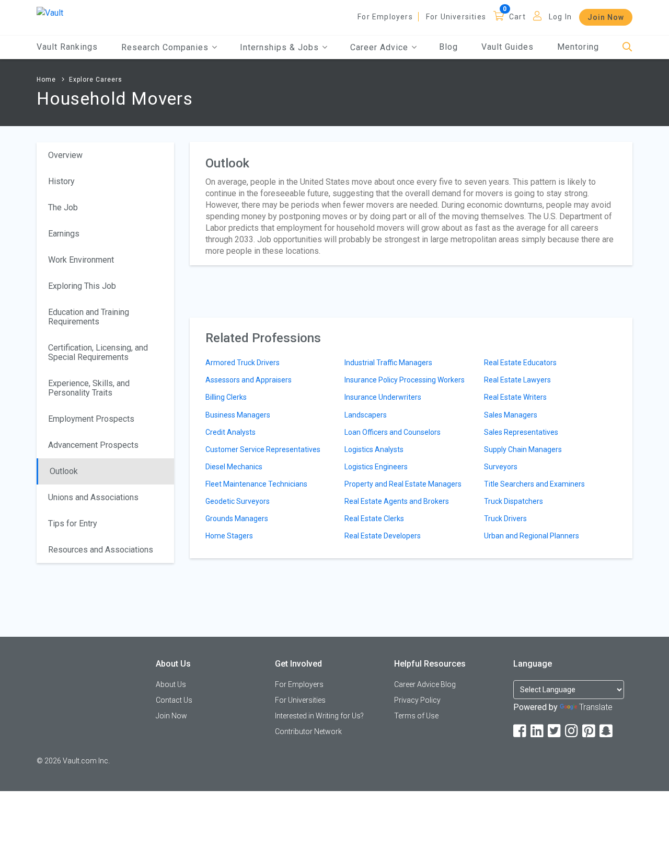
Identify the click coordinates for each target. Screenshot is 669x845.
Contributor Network (308, 731)
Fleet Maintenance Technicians (256, 484)
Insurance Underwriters (382, 397)
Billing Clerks (226, 397)
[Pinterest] (589, 731)
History (61, 181)
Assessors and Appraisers (248, 380)
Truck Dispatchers (513, 501)
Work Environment (81, 260)
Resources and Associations (100, 550)
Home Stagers (229, 536)
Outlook (64, 471)
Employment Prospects (91, 419)
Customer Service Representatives (262, 449)
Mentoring (578, 47)
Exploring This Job (82, 286)
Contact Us (174, 700)
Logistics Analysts (373, 449)
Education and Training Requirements (88, 316)
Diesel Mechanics (233, 467)
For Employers (385, 17)
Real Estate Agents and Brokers (396, 501)
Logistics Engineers (376, 467)
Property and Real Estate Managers (403, 484)
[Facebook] (520, 731)
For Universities (456, 17)
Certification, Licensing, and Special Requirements (98, 352)
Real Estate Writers (515, 397)
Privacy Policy (417, 700)
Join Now (605, 17)
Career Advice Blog (425, 684)
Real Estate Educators (520, 362)
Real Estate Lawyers (517, 380)
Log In (560, 17)
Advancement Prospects (93, 445)
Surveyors (500, 467)
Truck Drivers (505, 518)
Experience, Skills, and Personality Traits (89, 388)
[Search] (627, 47)
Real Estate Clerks (374, 518)
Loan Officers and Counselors (392, 432)
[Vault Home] (50, 12)
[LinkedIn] (537, 731)
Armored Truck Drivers (242, 362)
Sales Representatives (521, 432)
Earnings (63, 234)
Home (46, 79)
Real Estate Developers (382, 536)
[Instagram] (572, 731)
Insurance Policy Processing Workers (404, 380)
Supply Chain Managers (523, 449)
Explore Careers (95, 79)
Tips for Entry (72, 523)
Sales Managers (510, 415)
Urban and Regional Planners (531, 536)
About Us (171, 684)
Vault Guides (507, 47)
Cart (517, 17)
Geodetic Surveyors (237, 501)
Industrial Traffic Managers (388, 362)
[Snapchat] (606, 731)
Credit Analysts (230, 432)
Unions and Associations (93, 497)
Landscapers (365, 415)
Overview (65, 155)
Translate (596, 707)
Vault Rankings (67, 47)
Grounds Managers (236, 518)
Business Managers (237, 415)
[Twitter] (555, 731)
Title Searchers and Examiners (534, 484)
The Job (63, 207)
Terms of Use (416, 716)
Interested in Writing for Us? (319, 716)
